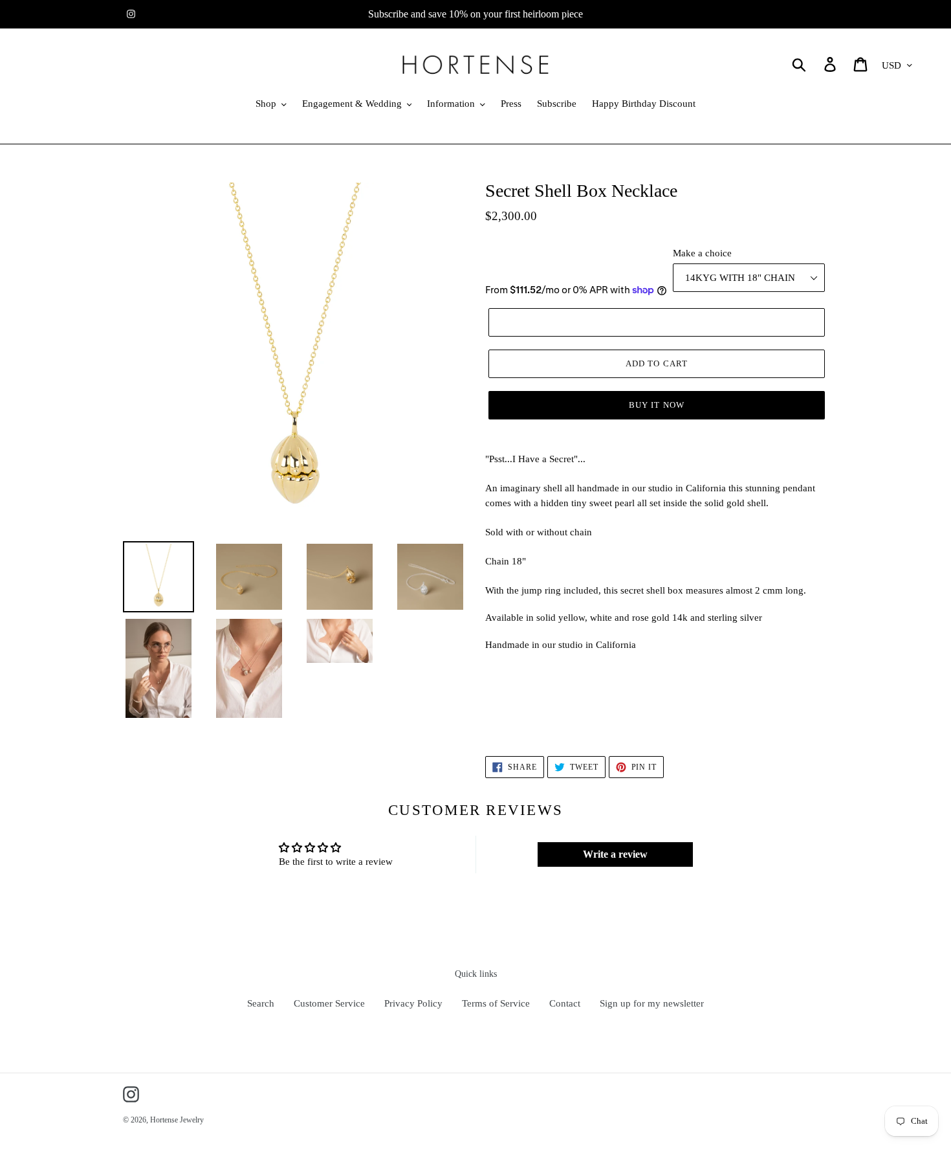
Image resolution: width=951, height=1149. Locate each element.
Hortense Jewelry (177, 1119)
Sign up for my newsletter (652, 1003)
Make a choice (702, 253)
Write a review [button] (615, 854)
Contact (564, 1003)
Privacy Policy (413, 1003)
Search (260, 1003)
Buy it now (656, 405)
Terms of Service (496, 1003)
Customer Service (329, 1003)
